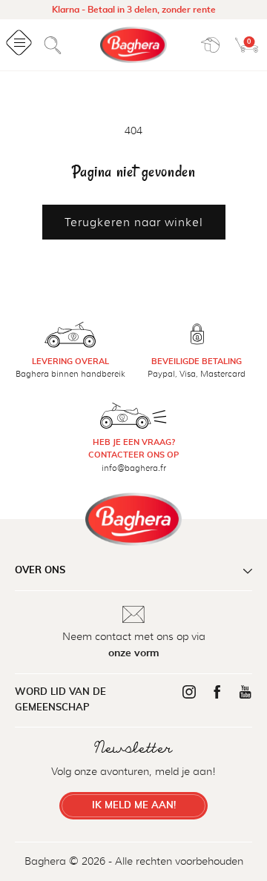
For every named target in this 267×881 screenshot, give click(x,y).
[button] (53, 45)
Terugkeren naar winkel (134, 222)
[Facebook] (217, 692)
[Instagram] (189, 692)
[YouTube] (245, 692)
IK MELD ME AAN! (134, 806)
